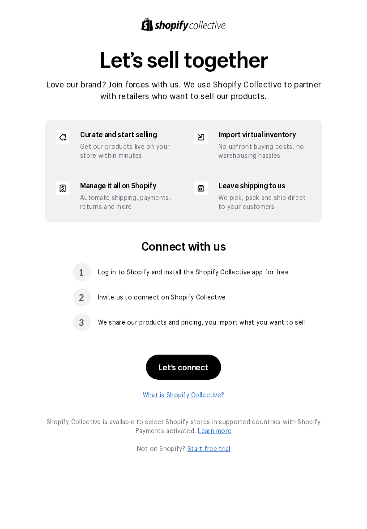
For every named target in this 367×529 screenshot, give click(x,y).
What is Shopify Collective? (184, 394)
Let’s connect (183, 367)
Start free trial (209, 448)
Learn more (214, 430)
